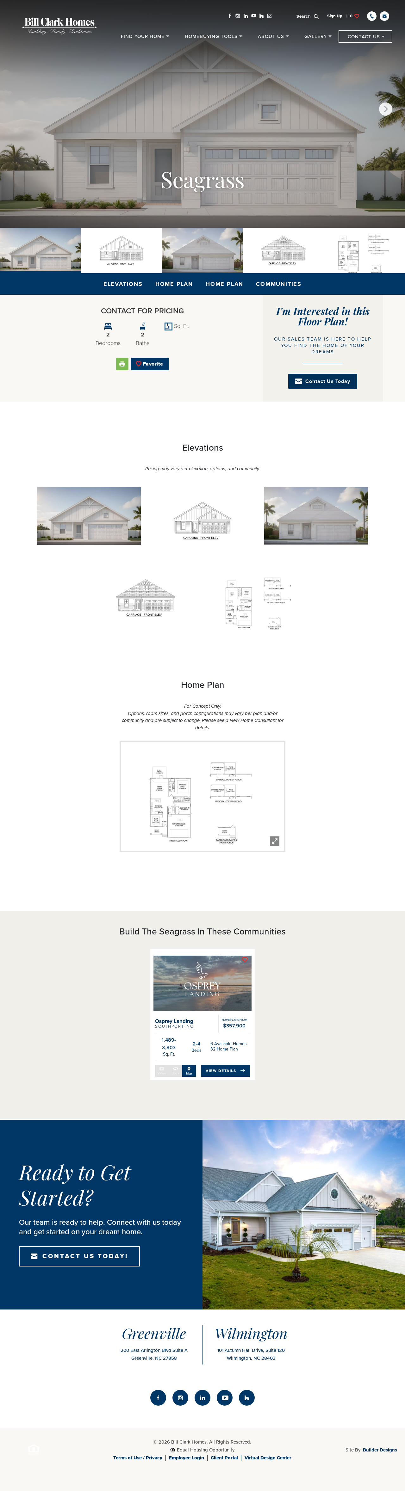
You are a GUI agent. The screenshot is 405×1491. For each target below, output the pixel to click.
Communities (279, 283)
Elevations (123, 283)
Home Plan (174, 283)
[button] (311, 16)
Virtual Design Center (268, 1458)
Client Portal (224, 1458)
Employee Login (186, 1458)
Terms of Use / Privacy (137, 1458)
